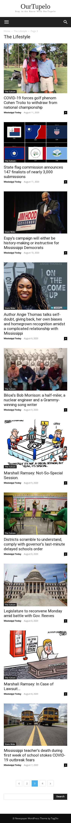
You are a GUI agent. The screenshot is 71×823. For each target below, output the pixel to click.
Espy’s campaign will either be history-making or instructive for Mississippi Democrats (31, 243)
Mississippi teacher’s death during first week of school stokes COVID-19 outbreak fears (34, 755)
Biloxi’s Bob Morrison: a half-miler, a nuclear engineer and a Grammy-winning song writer (34, 400)
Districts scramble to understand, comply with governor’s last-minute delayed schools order (34, 544)
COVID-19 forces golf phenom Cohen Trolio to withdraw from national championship (30, 103)
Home (7, 31)
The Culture (10, 91)
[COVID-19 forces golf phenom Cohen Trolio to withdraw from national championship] (35, 68)
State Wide (10, 231)
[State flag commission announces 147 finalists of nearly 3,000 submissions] (35, 142)
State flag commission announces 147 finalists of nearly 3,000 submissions (33, 172)
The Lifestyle (20, 31)
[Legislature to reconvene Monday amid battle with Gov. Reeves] (35, 585)
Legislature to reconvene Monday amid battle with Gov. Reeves (33, 613)
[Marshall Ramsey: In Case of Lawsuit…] (35, 654)
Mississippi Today (12, 112)
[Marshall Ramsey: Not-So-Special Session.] (35, 443)
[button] (6, 22)
